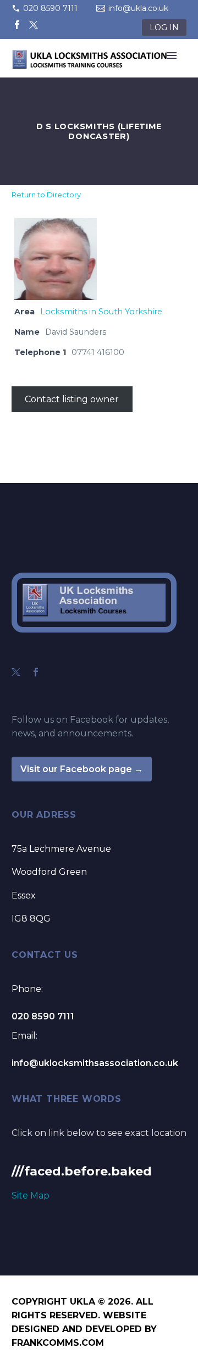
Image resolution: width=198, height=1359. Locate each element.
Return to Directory (46, 194)
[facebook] (35, 672)
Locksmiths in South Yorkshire (101, 312)
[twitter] (16, 672)
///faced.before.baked (82, 1171)
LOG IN (164, 27)
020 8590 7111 (50, 8)
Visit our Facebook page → (81, 769)
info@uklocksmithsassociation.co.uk (95, 1063)
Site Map (31, 1195)
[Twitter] (33, 24)
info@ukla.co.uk (138, 8)
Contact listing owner (72, 399)
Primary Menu (172, 55)
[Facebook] (17, 24)
